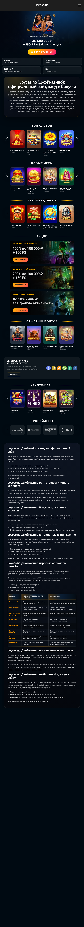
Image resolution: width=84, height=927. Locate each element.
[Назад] (7, 138)
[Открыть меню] (79, 5)
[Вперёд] (77, 138)
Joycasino (42, 5)
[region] (42, 143)
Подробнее (14, 374)
